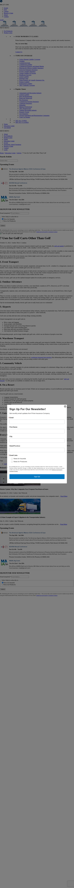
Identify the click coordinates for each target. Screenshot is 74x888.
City (10, 436)
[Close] (65, 406)
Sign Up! (37, 476)
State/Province (14, 446)
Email (11, 417)
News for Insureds (20, 458)
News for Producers (20, 461)
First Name (13, 427)
